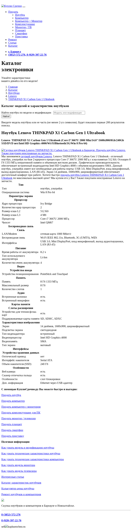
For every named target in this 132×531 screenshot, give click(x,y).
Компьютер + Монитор (28, 21)
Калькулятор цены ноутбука (17, 488)
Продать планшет (11, 424)
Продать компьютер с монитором (21, 406)
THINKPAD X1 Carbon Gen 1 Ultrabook (31, 99)
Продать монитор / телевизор (18, 418)
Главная (13, 86)
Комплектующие (25, 24)
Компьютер (22, 17)
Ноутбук (20, 14)
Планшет (20, 30)
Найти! (6, 116)
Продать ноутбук (11, 395)
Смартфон (21, 33)
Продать (13, 11)
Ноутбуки (14, 93)
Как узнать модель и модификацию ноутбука (27, 447)
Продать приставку (12, 435)
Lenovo (12, 96)
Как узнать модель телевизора (19, 471)
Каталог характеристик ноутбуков (21, 482)
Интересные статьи (12, 476)
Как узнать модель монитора (18, 465)
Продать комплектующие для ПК (20, 412)
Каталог (13, 45)
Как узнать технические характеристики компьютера (32, 459)
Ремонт (12, 39)
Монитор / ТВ (23, 27)
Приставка (21, 36)
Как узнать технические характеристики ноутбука (30, 453)
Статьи (12, 42)
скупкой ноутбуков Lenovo (36, 156)
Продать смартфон (12, 430)
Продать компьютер (13, 400)
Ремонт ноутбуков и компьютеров (21, 494)
